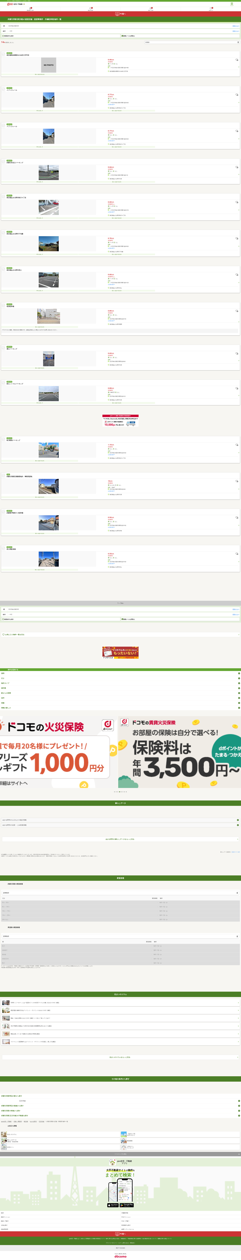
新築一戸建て (5, 1221)
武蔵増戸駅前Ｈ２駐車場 (15, 513)
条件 (3, 698)
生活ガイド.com (236, 852)
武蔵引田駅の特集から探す (11, 1111)
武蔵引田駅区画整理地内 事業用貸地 (19, 476)
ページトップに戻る (120, 1154)
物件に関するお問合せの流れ (112, 1238)
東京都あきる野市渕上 (14, 270)
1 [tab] (114, 791)
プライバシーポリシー (111, 1243)
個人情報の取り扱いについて (149, 1238)
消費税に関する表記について (164, 1238)
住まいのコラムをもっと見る (120, 1057)
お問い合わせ (125, 1243)
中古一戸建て (125, 1221)
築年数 (3, 688)
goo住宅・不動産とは (74, 1238)
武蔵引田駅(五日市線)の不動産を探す (14, 1116)
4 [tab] (119, 791)
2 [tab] (116, 791)
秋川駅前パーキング (13, 440)
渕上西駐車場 (11, 549)
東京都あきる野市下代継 (15, 234)
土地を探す (4, 1225)
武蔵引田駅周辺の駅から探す (11, 1096)
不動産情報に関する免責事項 (134, 1238)
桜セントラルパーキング (15, 384)
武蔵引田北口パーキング (15, 163)
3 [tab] (117, 791)
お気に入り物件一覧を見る (14, 634)
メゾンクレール (12, 90)
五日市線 (22, 1101)
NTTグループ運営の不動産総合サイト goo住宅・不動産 (18, 0)
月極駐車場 (124, 1213)
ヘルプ (119, 1243)
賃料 (3, 673)
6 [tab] (123, 791)
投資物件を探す (126, 1225)
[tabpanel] (120, 753)
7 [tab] (124, 791)
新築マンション (5, 1217)
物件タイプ (5, 683)
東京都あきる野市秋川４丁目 (16, 197)
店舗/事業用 (4, 1229)
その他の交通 (111, 104)
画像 (3, 703)
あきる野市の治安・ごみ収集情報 (15, 825)
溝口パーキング (12, 349)
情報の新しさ (6, 708)
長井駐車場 (10, 306)
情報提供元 (123, 1238)
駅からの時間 (6, 693)
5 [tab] (121, 791)
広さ (3, 678)
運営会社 (132, 1243)
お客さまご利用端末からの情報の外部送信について (92, 1238)
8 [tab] (126, 791)
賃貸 (2, 1213)
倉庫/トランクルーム (127, 1229)
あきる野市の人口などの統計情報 (15, 820)
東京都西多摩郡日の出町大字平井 (18, 55)
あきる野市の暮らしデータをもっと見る (120, 839)
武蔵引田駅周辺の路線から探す (12, 1106)
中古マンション (126, 1217)
